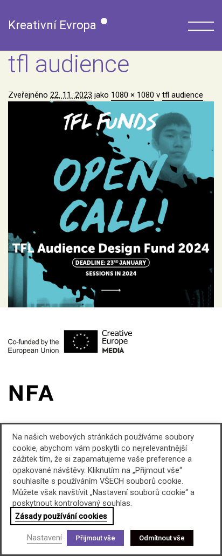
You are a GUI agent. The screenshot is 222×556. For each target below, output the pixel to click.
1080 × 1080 (132, 95)
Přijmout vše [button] (95, 538)
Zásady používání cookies (61, 516)
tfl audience (182, 95)
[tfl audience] (111, 204)
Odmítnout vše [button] (162, 538)
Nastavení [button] (44, 538)
